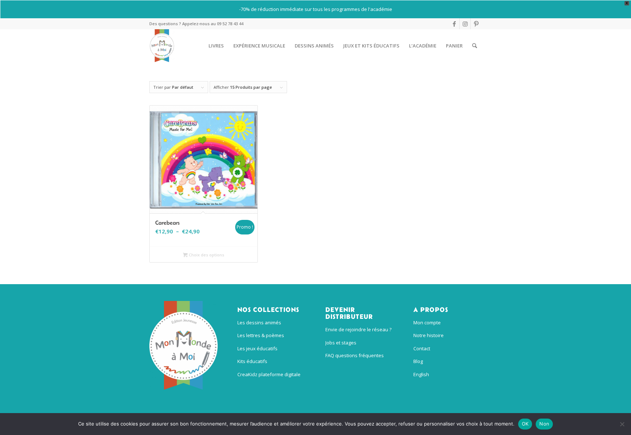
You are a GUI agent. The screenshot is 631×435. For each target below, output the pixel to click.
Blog (418, 361)
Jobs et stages (340, 342)
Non (544, 424)
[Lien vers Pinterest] (476, 23)
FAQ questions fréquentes (354, 355)
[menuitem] (216, 45)
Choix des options (206, 254)
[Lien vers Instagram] (465, 23)
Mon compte (427, 322)
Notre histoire (428, 335)
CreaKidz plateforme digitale (269, 374)
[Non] (622, 424)
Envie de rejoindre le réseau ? (358, 329)
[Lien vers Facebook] (454, 23)
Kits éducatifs (252, 361)
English (421, 374)
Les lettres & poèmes (260, 335)
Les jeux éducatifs (257, 348)
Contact (421, 348)
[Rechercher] (474, 45)
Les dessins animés (259, 322)
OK (525, 424)
